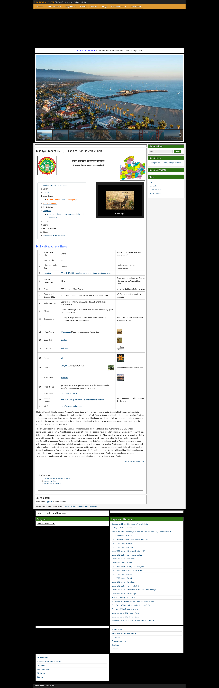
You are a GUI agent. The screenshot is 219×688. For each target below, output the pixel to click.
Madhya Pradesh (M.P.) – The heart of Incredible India (69, 151)
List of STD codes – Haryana (122, 547)
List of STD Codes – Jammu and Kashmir (127, 555)
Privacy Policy (117, 630)
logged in (49, 502)
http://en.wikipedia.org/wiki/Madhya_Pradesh (57, 478)
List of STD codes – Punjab (122, 578)
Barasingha (66, 332)
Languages (52, 217)
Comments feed (155, 190)
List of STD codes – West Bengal (124, 594)
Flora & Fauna (69, 214)
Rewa (64, 199)
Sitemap (93, 6)
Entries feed (154, 186)
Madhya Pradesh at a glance (55, 185)
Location (47, 273)
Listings (104, 6)
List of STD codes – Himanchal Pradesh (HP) (128, 551)
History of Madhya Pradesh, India (124, 528)
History (46, 192)
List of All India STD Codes (122, 536)
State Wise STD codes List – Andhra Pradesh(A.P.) (131, 605)
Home (39, 6)
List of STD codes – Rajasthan (123, 582)
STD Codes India (117, 6)
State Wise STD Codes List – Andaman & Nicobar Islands (133, 601)
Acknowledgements (119, 641)
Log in (152, 182)
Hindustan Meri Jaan (44, 2)
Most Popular (136, 6)
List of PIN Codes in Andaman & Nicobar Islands (130, 539)
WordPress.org (155, 194)
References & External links (54, 235)
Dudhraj (64, 340)
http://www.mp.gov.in (69, 393)
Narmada (64, 378)
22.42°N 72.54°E (68, 273)
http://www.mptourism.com (71, 406)
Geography (69, 6)
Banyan (64, 366)
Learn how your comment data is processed (81, 506)
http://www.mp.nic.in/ (50, 481)
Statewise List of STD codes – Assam (126, 613)
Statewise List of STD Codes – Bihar (125, 617)
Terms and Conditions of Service (124, 633)
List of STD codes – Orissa (122, 574)
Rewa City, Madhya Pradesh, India (124, 597)
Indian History (53, 6)
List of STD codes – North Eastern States (127, 570)
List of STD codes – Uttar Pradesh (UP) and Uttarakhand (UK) (134, 590)
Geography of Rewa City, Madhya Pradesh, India (130, 524)
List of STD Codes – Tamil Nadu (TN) (125, 586)
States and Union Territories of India (125, 609)
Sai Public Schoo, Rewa (86, 50)
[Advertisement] (109, 28)
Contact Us (116, 637)
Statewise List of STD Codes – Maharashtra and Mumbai (133, 621)
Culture (83, 6)
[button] (40, 92)
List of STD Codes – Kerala (122, 563)
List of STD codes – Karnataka (123, 559)
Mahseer (64, 348)
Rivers (80, 214)
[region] (109, 98)
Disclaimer (116, 645)
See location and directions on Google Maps (93, 273)
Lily (62, 358)
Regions (51, 214)
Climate (59, 214)
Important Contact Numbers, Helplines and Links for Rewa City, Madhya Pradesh (141, 532)
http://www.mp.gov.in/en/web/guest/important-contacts (82, 400)
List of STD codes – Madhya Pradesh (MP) (128, 566)
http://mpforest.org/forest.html (52, 483)
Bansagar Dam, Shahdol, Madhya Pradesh (165, 163)
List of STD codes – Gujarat (122, 543)
